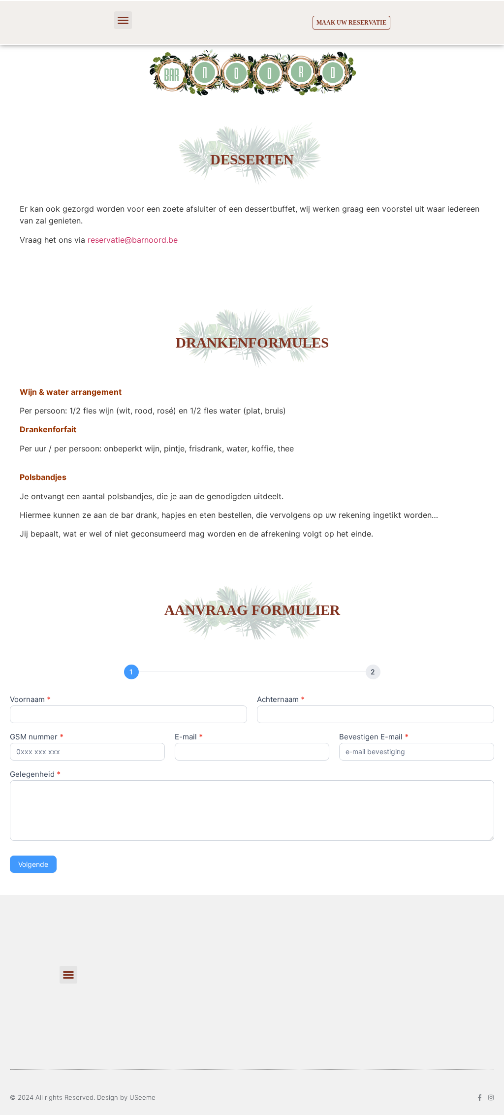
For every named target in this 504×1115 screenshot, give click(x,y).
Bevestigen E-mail (374, 737)
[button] (123, 20)
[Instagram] (491, 1097)
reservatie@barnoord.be (133, 240)
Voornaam (30, 700)
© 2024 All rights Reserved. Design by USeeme (83, 1097)
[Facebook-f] (479, 1097)
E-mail (189, 737)
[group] (252, 672)
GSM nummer (36, 737)
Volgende (33, 864)
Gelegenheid (35, 774)
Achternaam (281, 700)
